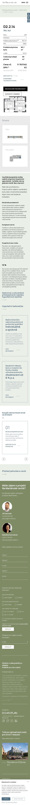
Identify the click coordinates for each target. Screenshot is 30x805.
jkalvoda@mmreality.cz (9, 519)
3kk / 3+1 (21, 611)
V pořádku (6, 799)
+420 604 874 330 (7, 516)
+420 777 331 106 (7, 537)
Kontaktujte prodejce (11, 445)
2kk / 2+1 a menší (9, 611)
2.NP (5, 12)
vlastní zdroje (7, 604)
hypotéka (19, 604)
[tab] (15, 296)
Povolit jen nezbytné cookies (9, 802)
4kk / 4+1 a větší (8, 614)
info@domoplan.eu (8, 672)
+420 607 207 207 (7, 716)
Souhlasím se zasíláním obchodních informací (12, 619)
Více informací (10, 350)
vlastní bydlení (8, 597)
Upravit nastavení (18, 799)
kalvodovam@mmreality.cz (10, 540)
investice (20, 597)
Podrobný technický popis (9, 80)
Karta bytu (7, 76)
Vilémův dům (23, 10)
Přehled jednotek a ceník (9, 10)
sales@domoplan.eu (19, 716)
